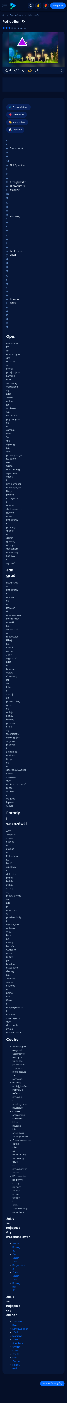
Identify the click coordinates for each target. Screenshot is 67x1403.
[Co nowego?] (38, 6)
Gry (4, 15)
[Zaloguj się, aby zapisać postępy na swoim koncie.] (30, 70)
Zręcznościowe (16, 15)
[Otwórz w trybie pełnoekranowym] (60, 70)
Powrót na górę (53, 1383)
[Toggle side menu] (4, 5)
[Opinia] (36, 70)
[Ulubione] (46, 6)
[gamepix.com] (13, 5)
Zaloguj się (58, 5)
